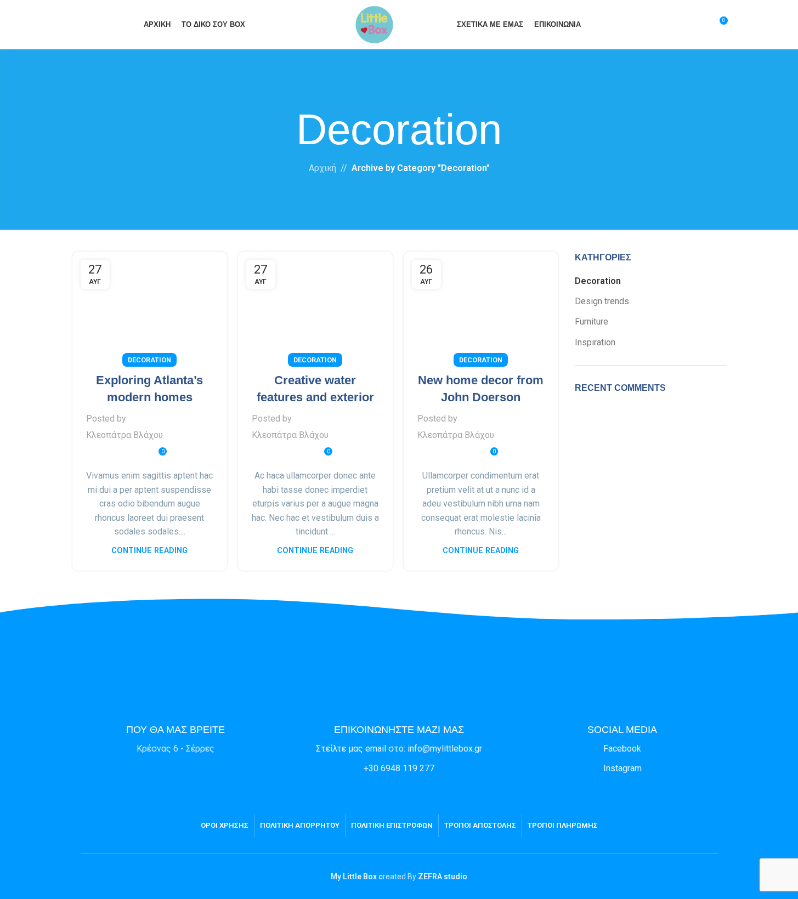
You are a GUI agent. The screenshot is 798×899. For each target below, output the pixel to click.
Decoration (149, 360)
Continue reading (149, 550)
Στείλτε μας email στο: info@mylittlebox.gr (399, 748)
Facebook (622, 748)
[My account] (699, 25)
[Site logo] (374, 24)
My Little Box (354, 876)
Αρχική (322, 168)
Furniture (591, 321)
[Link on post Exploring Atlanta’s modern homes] (149, 306)
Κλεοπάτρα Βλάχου (124, 435)
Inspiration (595, 342)
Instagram (622, 768)
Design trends (602, 301)
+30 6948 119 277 (399, 768)
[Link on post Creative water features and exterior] (315, 306)
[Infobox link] (175, 718)
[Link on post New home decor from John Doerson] (481, 306)
